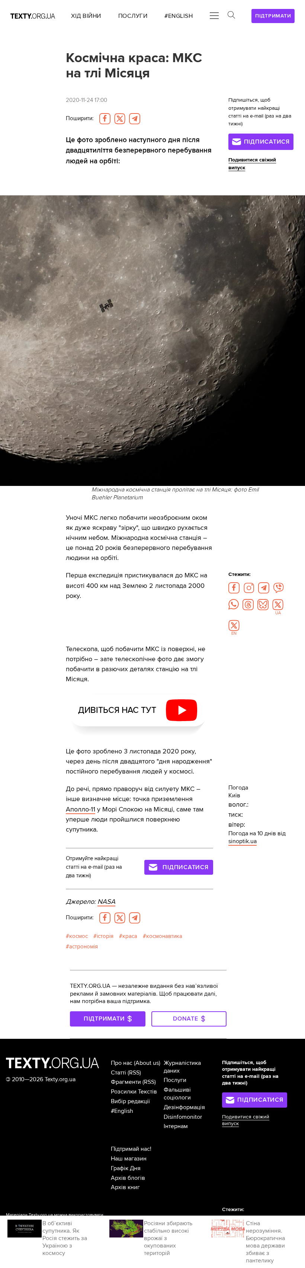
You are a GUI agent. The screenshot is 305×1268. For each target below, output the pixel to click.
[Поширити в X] (119, 118)
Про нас (121, 1063)
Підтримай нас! (131, 1149)
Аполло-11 (80, 809)
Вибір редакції (130, 1101)
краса (129, 936)
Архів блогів (128, 1178)
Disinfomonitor (183, 1117)
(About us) (147, 1063)
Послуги (175, 1080)
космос (78, 936)
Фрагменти (126, 1082)
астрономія (83, 946)
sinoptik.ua (242, 841)
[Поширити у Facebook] (104, 118)
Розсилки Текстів (134, 1091)
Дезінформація (184, 1107)
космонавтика (164, 936)
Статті (118, 1072)
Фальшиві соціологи (177, 1093)
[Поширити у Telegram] (134, 118)
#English (122, 1111)
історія (105, 936)
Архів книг (125, 1187)
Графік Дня (126, 1168)
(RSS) (134, 1072)
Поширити (79, 118)
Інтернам (176, 1126)
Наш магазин (129, 1158)
